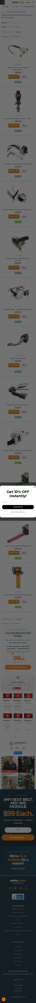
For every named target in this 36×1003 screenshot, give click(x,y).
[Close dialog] (34, 487)
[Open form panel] (4, 999)
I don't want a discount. (18, 511)
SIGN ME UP (18, 507)
